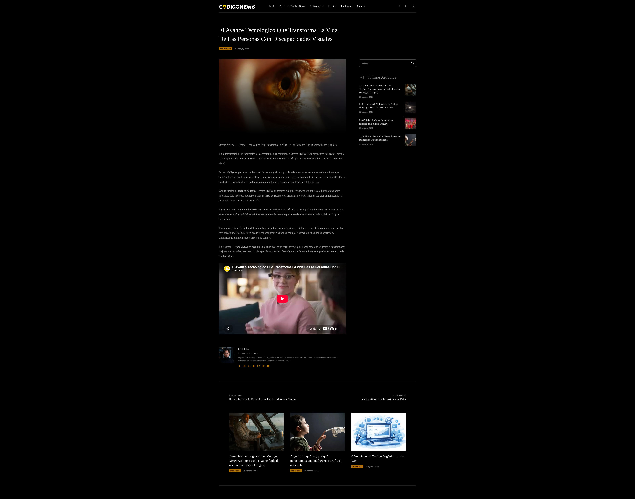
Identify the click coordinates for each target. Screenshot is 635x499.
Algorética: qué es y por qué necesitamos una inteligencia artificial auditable (316, 461)
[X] (413, 6)
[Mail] (254, 365)
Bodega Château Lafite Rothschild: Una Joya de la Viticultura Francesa (262, 399)
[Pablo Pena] (227, 357)
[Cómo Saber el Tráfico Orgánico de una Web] (378, 432)
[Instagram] (406, 6)
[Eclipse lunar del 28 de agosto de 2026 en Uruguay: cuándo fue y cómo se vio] (410, 107)
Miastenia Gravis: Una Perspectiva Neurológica (384, 399)
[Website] (263, 365)
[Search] (412, 63)
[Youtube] (268, 365)
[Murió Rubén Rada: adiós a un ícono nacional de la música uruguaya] (410, 123)
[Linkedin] (249, 365)
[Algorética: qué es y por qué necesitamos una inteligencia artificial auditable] (410, 140)
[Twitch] (258, 365)
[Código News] (237, 6)
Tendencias (225, 48)
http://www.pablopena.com (248, 353)
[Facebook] (399, 6)
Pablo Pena (243, 349)
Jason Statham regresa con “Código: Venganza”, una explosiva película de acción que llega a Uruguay (379, 89)
